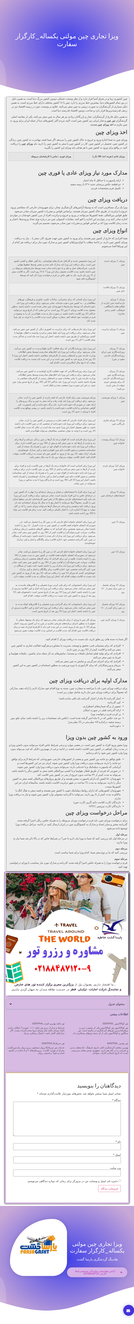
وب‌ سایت (115, 1168)
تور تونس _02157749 (117, 1043)
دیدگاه (116, 1100)
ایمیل (117, 1154)
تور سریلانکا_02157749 (53, 1043)
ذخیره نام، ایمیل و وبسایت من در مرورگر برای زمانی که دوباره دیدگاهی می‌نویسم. (72, 1181)
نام (118, 1141)
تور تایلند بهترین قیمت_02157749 (48, 1023)
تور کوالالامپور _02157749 (115, 1023)
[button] (10, 1004)
